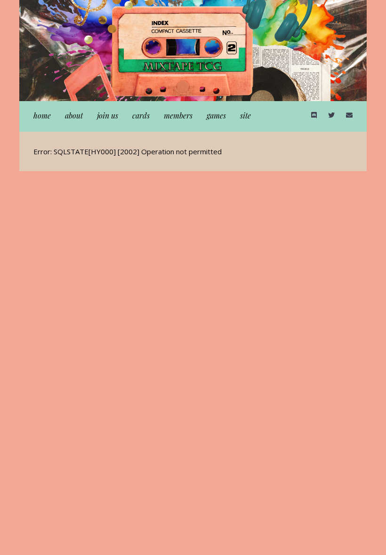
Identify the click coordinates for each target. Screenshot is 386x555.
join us (107, 115)
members (178, 115)
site (245, 115)
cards (141, 115)
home (42, 115)
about (74, 115)
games (216, 115)
